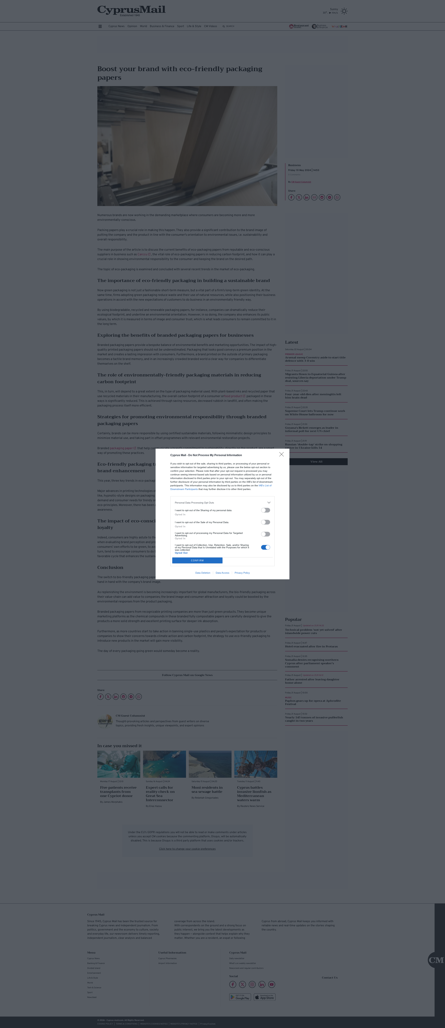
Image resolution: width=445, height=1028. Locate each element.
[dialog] (222, 514)
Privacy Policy (242, 572)
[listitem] (222, 502)
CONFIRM (197, 560)
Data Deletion (202, 572)
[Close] (282, 455)
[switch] (265, 510)
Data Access (222, 572)
